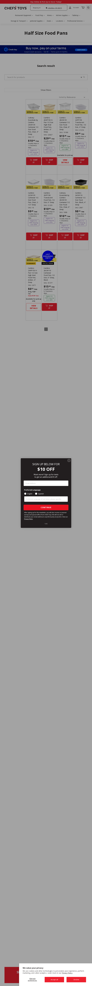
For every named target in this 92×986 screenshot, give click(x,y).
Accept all (54, 979)
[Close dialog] (69, 460)
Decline (76, 979)
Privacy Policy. (67, 973)
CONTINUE (46, 507)
